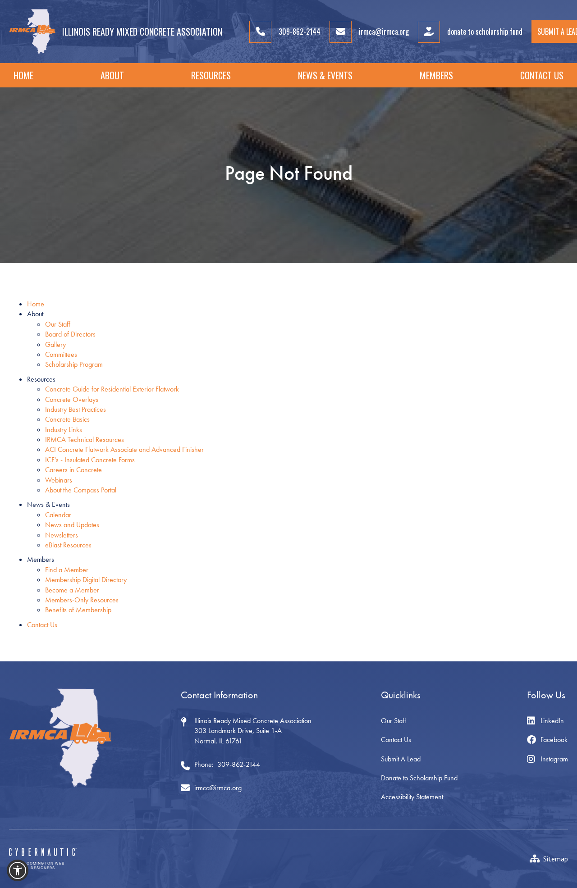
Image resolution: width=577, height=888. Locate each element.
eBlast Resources (68, 545)
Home (23, 75)
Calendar (58, 514)
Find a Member (66, 569)
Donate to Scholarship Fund (419, 778)
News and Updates (72, 524)
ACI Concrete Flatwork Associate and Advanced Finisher (124, 449)
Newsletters (61, 535)
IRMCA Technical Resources (84, 439)
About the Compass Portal (80, 490)
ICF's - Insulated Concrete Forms (90, 459)
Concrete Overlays (71, 399)
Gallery (55, 344)
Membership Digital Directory (86, 579)
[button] (112, 75)
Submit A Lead (401, 759)
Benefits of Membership (78, 610)
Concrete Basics (67, 419)
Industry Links (63, 429)
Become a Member (72, 590)
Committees (61, 354)
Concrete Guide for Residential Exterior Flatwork (112, 389)
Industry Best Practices (75, 409)
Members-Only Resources (82, 600)
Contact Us (541, 75)
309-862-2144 (238, 764)
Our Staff (57, 324)
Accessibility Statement (412, 796)
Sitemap (555, 858)
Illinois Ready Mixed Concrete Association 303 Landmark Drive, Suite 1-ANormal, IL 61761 (252, 731)
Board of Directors (70, 334)
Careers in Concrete (73, 469)
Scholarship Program (74, 364)
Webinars (58, 480)
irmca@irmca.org (218, 787)
